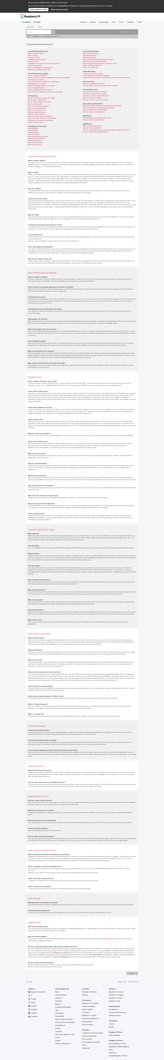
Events (111, 1027)
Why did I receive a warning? (36, 114)
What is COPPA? (33, 55)
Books (111, 1050)
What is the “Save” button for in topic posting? (42, 118)
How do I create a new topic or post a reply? (41, 98)
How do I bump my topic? (36, 122)
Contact (139, 22)
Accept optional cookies (38, 9)
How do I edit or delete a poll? (37, 108)
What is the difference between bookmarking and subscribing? (102, 105)
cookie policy (62, 6)
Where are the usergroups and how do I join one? (98, 59)
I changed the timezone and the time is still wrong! (43, 81)
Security (58, 1040)
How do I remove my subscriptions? (94, 112)
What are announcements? (36, 138)
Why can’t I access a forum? (36, 110)
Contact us (58, 998)
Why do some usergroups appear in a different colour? (100, 63)
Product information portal (117, 1012)
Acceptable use (60, 1025)
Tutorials (85, 995)
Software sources (115, 1015)
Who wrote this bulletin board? (92, 126)
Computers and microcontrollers (92, 1033)
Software (93, 22)
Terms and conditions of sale (64, 1034)
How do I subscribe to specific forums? (95, 110)
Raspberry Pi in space (89, 1015)
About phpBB (51, 930)
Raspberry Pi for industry (90, 1003)
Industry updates (87, 1009)
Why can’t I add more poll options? (38, 106)
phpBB (109, 323)
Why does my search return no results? (95, 93)
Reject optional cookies (59, 9)
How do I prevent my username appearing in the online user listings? (49, 77)
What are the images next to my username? (41, 86)
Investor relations (61, 995)
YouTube (34, 1006)
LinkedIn (34, 1013)
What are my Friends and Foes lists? (94, 83)
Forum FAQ (29, 27)
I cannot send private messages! (93, 73)
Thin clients (86, 1012)
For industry (26, 22)
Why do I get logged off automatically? (40, 67)
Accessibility (59, 1013)
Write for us (113, 1053)
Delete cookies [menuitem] (122, 981)
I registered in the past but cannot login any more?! (43, 63)
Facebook (34, 1016)
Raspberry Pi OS (114, 1001)
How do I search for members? (92, 98)
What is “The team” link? (90, 67)
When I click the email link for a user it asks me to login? (45, 92)
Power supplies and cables (91, 1042)
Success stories (87, 1025)
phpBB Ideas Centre (111, 938)
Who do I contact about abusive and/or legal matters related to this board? (106, 130)
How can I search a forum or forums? (94, 91)
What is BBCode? (33, 128)
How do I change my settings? (37, 75)
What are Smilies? (33, 132)
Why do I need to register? (36, 53)
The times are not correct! (36, 79)
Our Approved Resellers (63, 1007)
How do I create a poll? (35, 104)
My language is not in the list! (37, 84)
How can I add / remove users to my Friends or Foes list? (100, 85)
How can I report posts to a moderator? (40, 116)
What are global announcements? (38, 136)
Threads (33, 999)
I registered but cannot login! (37, 59)
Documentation (104, 22)
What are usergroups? (90, 57)
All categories (113, 1009)
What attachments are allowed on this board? (97, 118)
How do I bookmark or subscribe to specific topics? (99, 108)
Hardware (83, 22)
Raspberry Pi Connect (116, 992)
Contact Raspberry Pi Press (118, 1056)
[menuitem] (133, 32)
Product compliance (88, 1006)
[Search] (53, 32)
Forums (121, 22)
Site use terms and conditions (65, 1022)
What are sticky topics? (35, 140)
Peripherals (86, 1048)
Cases (84, 1045)
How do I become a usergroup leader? (95, 61)
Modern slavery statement (64, 1019)
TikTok (33, 1002)
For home (37, 22)
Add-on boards (87, 1039)
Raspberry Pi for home (89, 992)
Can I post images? (34, 134)
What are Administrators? (91, 53)
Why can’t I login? (33, 61)
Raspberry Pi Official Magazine (119, 1047)
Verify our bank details (62, 1044)
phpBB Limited (79, 928)
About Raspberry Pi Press (117, 1044)
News (114, 22)
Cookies (58, 1028)
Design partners (87, 1021)
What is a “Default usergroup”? (92, 65)
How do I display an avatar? (36, 88)
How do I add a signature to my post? (39, 102)
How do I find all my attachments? (93, 120)
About (40, 27)
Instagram (34, 1009)
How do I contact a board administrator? (95, 132)
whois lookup (51, 951)
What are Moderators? (90, 55)
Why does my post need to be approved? (40, 120)
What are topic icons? (34, 144)
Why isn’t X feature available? (92, 128)
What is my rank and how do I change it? (40, 90)
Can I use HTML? (33, 130)
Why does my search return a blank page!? (96, 96)
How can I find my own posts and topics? (95, 100)
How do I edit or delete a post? (37, 100)
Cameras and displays (89, 1036)
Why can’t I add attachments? (37, 112)
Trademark (58, 1001)
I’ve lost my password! (35, 65)
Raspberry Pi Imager (116, 998)
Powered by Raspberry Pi (90, 1018)
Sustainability (59, 1016)
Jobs (57, 1010)
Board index (29, 981)
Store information (114, 1035)
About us (58, 1004)
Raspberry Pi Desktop (116, 995)
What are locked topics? (35, 142)
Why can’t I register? (34, 57)
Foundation (130, 22)
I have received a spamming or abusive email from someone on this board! (106, 77)
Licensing (58, 1031)
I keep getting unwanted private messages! (96, 75)
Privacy (57, 1037)
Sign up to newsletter (38, 992)
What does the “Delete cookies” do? (39, 69)
